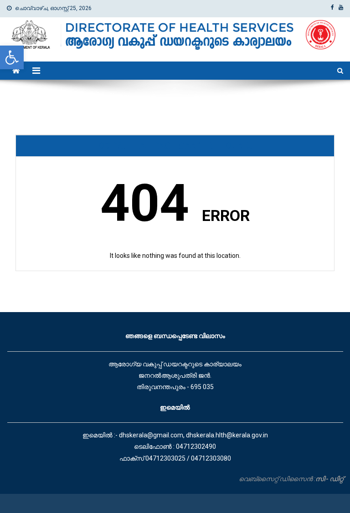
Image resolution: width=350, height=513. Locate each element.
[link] (12, 57)
